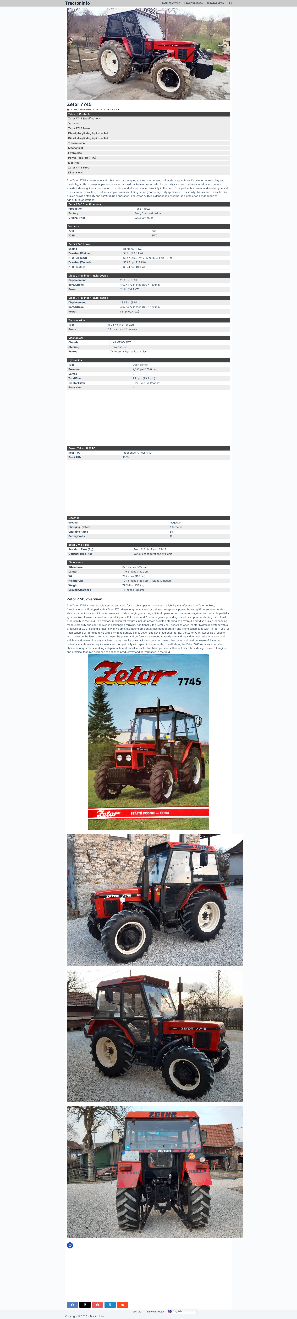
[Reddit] (122, 1305)
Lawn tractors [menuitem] (193, 3)
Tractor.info (77, 3)
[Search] (230, 3)
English (177, 1311)
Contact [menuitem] (138, 1311)
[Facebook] (72, 1305)
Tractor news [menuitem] (215, 3)
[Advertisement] (148, 418)
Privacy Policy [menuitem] (156, 1311)
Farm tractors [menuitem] (171, 3)
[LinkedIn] (110, 1305)
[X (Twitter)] (85, 1305)
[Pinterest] (97, 1305)
